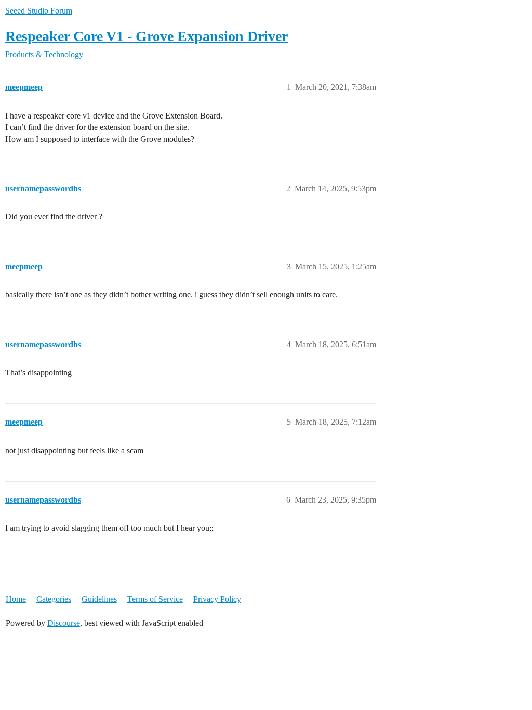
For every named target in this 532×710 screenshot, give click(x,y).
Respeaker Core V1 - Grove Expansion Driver (146, 36)
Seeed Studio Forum (38, 10)
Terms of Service (155, 599)
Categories (53, 599)
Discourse (63, 623)
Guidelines (99, 599)
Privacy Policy (217, 599)
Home (16, 599)
